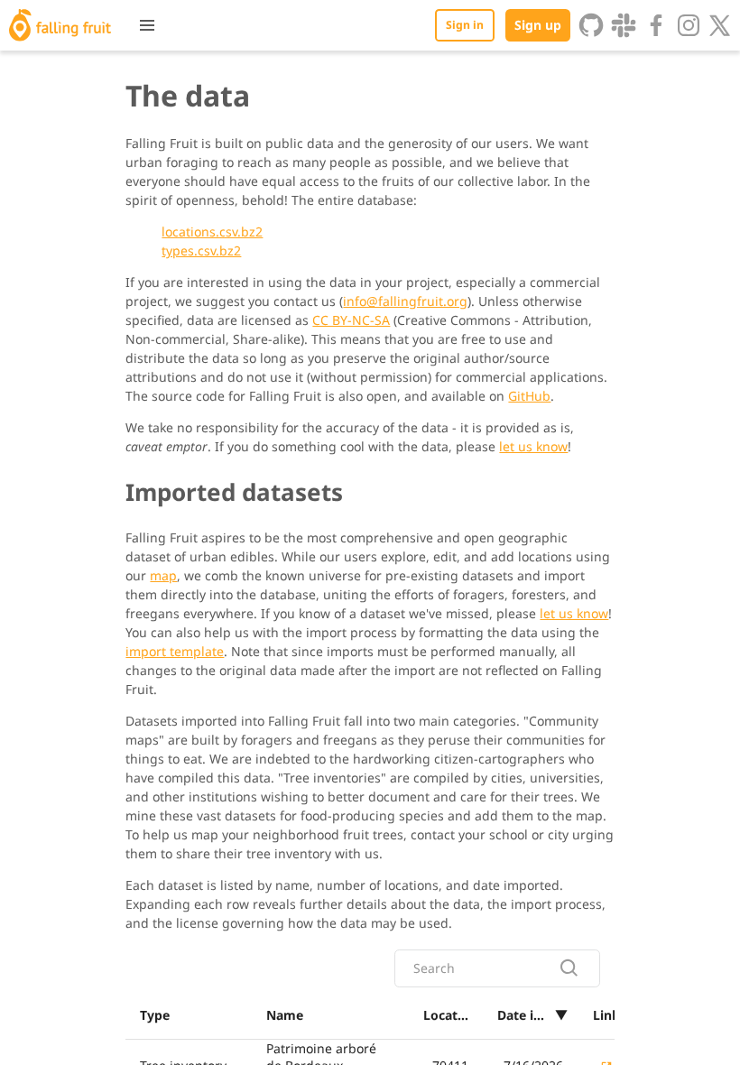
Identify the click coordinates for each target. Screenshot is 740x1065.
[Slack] (623, 25)
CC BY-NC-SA (351, 320)
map (163, 575)
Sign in (465, 24)
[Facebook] (656, 25)
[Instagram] (688, 25)
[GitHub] (591, 25)
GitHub (529, 395)
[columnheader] (188, 1015)
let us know (533, 446)
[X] (720, 25)
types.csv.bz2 (201, 250)
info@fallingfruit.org (405, 301)
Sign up (537, 24)
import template (174, 651)
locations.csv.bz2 (212, 231)
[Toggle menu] (147, 25)
